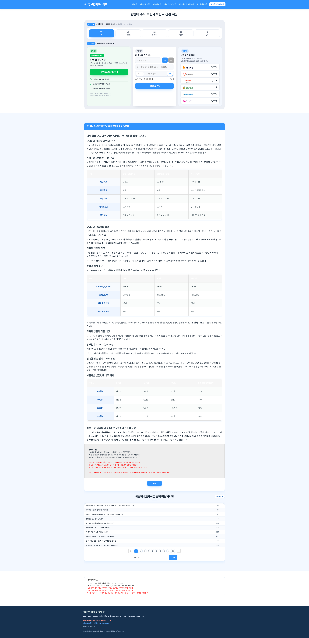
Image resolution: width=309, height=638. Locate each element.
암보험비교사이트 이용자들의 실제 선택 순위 (100, 536)
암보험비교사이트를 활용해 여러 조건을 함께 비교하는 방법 (104, 514)
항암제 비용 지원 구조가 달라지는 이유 (98, 528)
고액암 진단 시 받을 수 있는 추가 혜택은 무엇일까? (102, 545)
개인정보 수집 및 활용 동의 (145, 79)
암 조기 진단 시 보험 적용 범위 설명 (97, 532)
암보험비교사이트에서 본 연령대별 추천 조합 (100, 523)
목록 (154, 483)
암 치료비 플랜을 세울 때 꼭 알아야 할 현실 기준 (101, 541)
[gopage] (179, 551)
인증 (170, 74)
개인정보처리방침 (89, 612)
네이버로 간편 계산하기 (109, 72)
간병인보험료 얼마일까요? (94, 519)
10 (173, 551)
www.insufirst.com (98, 631)
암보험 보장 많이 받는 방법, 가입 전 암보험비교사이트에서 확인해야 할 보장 (110, 506)
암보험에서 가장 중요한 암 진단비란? (97, 510)
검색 (173, 557)
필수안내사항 (100, 612)
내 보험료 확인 (154, 86)
